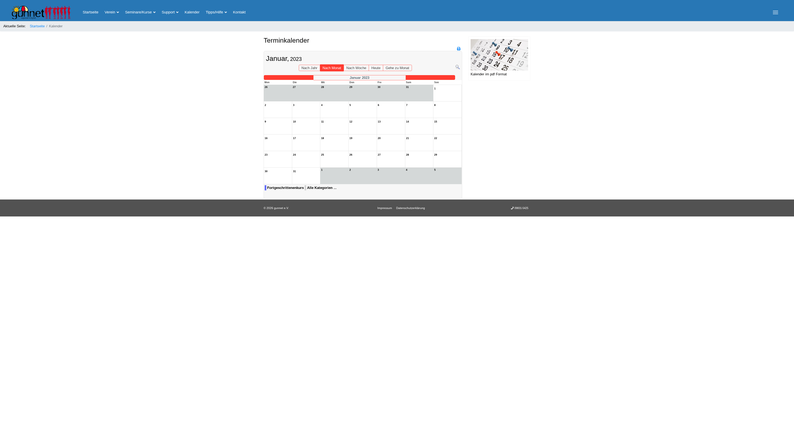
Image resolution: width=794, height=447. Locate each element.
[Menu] (775, 12)
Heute (375, 68)
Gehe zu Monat (397, 68)
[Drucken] (459, 49)
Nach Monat (332, 68)
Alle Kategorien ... (322, 188)
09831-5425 (521, 208)
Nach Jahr (309, 68)
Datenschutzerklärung (410, 208)
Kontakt (239, 12)
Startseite (90, 12)
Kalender (192, 12)
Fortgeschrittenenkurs (285, 188)
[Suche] (458, 67)
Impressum (384, 208)
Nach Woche (356, 68)
